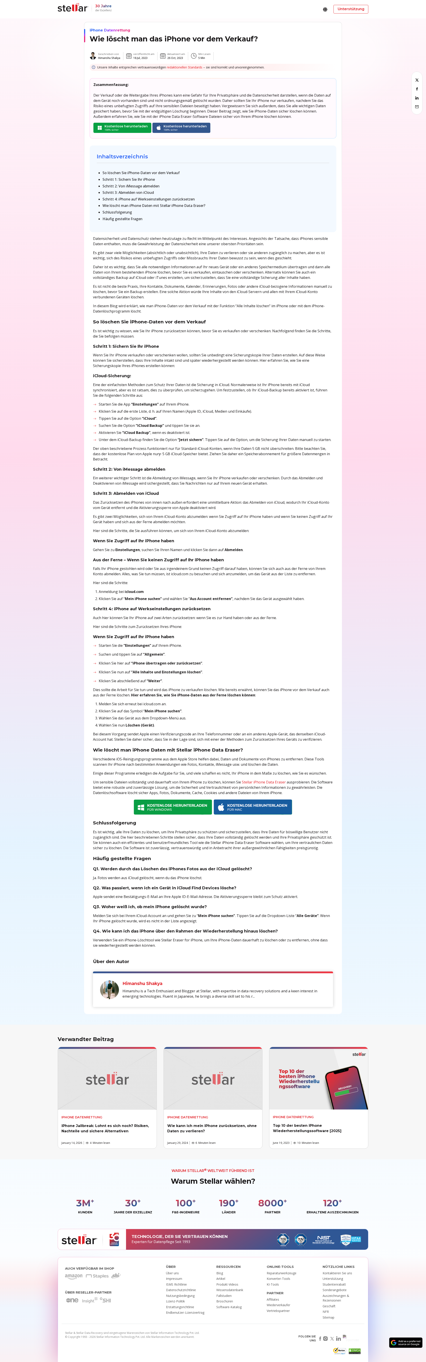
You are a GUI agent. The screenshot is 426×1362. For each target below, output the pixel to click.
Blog (219, 1273)
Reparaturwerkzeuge (281, 1273)
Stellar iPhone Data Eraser (264, 782)
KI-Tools (273, 1284)
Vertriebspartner (278, 1311)
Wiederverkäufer (278, 1305)
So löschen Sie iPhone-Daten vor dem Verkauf (141, 172)
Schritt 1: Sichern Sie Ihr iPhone (129, 179)
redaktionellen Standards (184, 67)
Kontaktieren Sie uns (337, 1273)
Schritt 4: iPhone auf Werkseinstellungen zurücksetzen (149, 199)
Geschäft (329, 1306)
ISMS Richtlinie (176, 1284)
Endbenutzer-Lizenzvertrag (185, 1312)
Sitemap (328, 1317)
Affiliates (273, 1299)
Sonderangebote (335, 1290)
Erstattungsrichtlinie (180, 1307)
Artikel (220, 1279)
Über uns (172, 1273)
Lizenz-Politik (175, 1301)
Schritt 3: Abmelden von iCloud (128, 192)
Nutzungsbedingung (180, 1296)
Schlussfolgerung (117, 212)
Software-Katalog (229, 1307)
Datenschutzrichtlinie (181, 1290)
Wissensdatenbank (229, 1290)
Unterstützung (333, 1279)
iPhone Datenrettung (110, 30)
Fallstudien (224, 1296)
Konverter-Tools (278, 1279)
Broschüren (224, 1301)
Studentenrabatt (334, 1284)
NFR (326, 1312)
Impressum (174, 1279)
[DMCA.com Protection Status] (354, 1352)
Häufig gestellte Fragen (122, 218)
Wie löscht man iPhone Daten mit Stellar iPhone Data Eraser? (154, 205)
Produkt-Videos (227, 1284)
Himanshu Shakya (109, 58)
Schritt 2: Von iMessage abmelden (131, 186)
